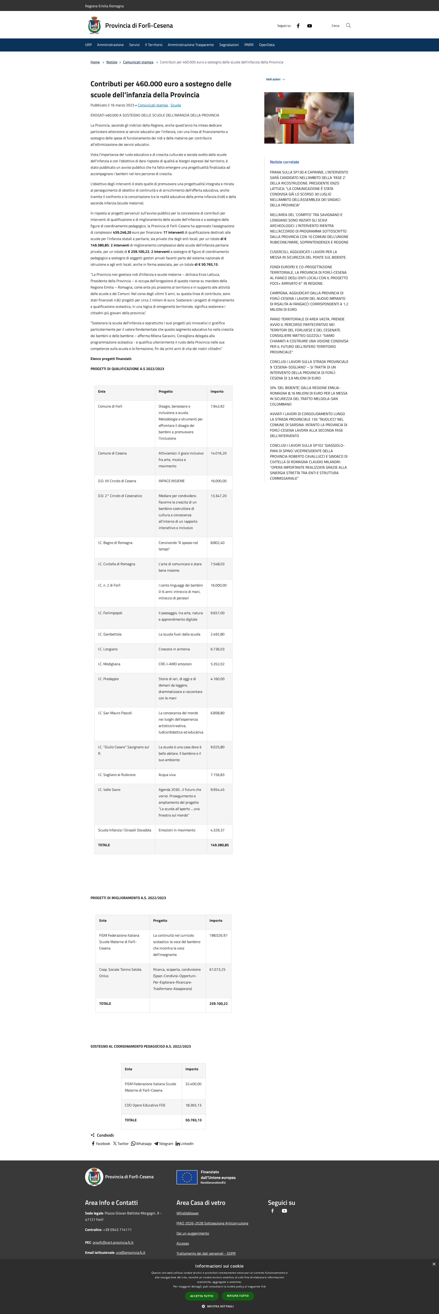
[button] (219, 1306)
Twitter (123, 1143)
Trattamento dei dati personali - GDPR (206, 1253)
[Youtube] (307, 25)
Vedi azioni (273, 79)
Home (95, 62)
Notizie (111, 62)
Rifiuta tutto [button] (238, 1296)
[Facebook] (296, 25)
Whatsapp (144, 1143)
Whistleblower (188, 1213)
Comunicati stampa (138, 62)
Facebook (103, 1143)
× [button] (434, 1264)
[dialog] (219, 1286)
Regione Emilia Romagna (104, 6)
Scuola (176, 105)
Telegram (166, 1143)
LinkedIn (187, 1143)
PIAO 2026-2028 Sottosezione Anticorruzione (212, 1223)
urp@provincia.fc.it (130, 1252)
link (263, 1286)
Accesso (183, 1243)
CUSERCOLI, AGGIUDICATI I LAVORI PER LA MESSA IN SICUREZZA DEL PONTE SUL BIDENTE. (308, 254)
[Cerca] (348, 25)
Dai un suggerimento (193, 1233)
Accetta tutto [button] (201, 1296)
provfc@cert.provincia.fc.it (113, 1242)
